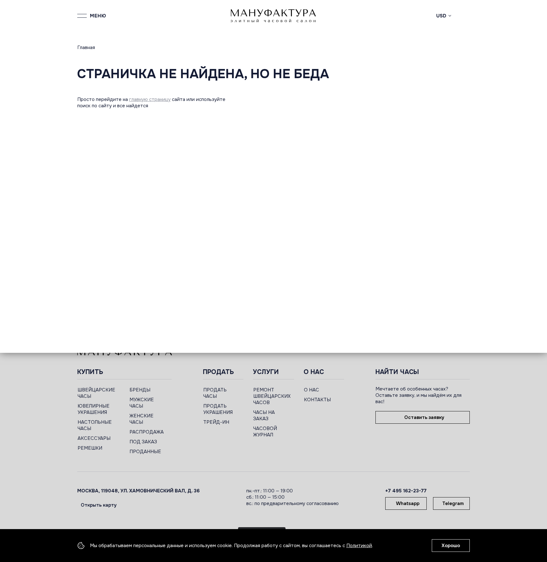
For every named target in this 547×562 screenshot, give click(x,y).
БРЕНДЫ (139, 390)
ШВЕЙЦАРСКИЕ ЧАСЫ (96, 393)
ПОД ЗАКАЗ (143, 442)
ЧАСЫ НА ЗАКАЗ (264, 415)
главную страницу (150, 99)
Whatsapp (407, 503)
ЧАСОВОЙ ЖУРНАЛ (265, 431)
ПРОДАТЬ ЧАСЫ (215, 393)
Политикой (359, 545)
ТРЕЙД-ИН (216, 422)
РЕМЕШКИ (90, 448)
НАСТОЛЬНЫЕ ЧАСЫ (95, 425)
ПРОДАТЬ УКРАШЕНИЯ (218, 409)
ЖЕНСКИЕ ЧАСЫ (141, 419)
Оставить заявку (424, 417)
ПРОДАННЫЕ (145, 451)
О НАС (311, 390)
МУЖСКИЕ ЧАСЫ (141, 403)
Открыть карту (98, 505)
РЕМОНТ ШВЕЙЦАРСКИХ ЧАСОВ (272, 396)
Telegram (453, 503)
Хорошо (451, 545)
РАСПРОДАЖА (146, 432)
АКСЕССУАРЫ (94, 438)
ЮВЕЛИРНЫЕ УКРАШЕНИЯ (94, 409)
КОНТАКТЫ (317, 400)
